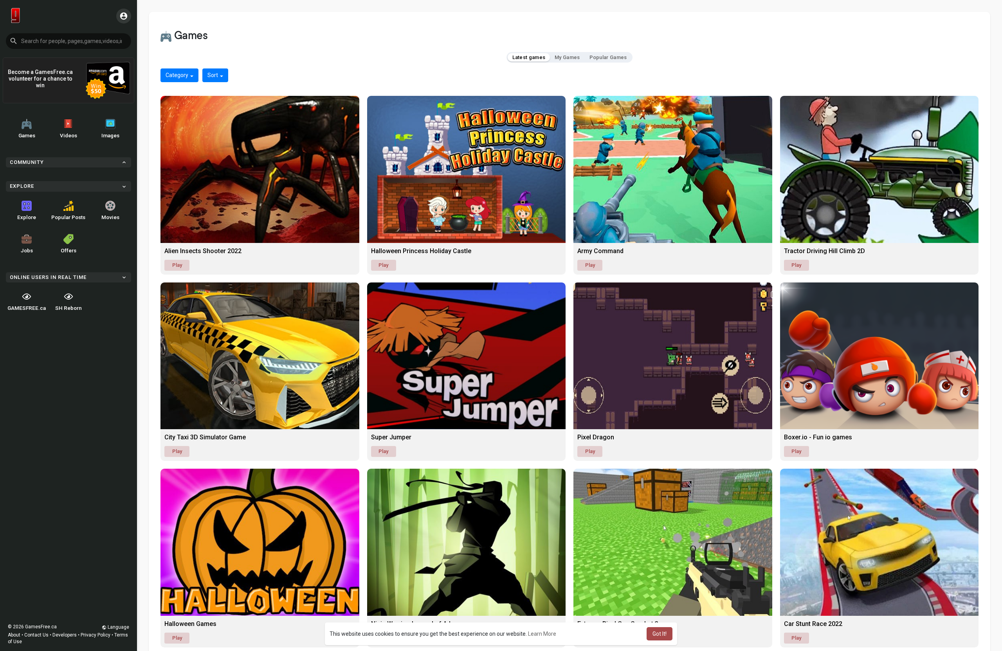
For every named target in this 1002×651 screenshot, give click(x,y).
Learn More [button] (542, 634)
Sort (213, 75)
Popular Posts (68, 217)
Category (177, 75)
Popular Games (608, 57)
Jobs (27, 250)
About (14, 635)
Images (110, 135)
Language (117, 627)
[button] (68, 41)
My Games (567, 57)
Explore (26, 217)
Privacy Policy (95, 635)
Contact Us (36, 635)
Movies (110, 217)
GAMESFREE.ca (26, 308)
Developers (64, 635)
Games (26, 135)
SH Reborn (68, 308)
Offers (68, 250)
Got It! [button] (659, 634)
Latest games (529, 57)
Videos (68, 135)
